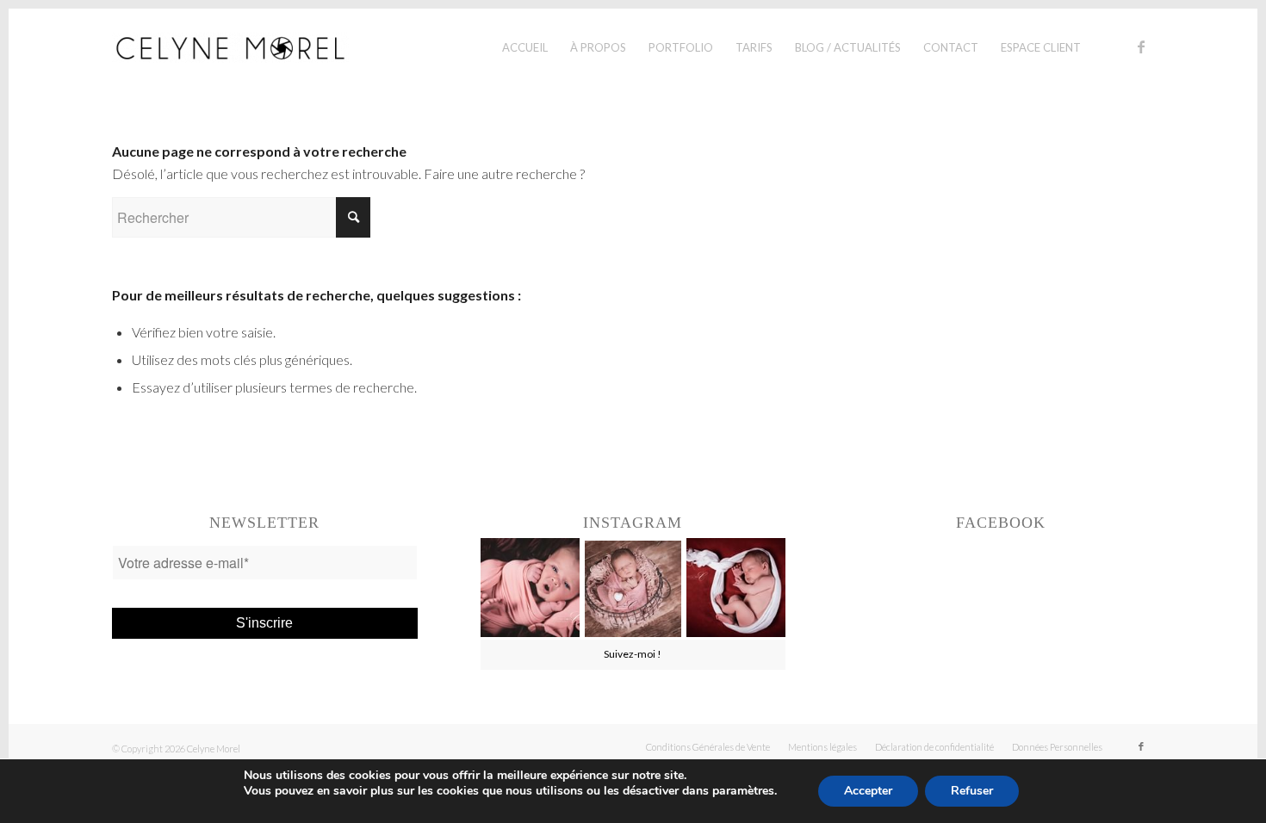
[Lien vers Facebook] (1141, 46)
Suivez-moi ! (632, 653)
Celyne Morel (213, 748)
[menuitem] (525, 47)
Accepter (868, 791)
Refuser (972, 791)
